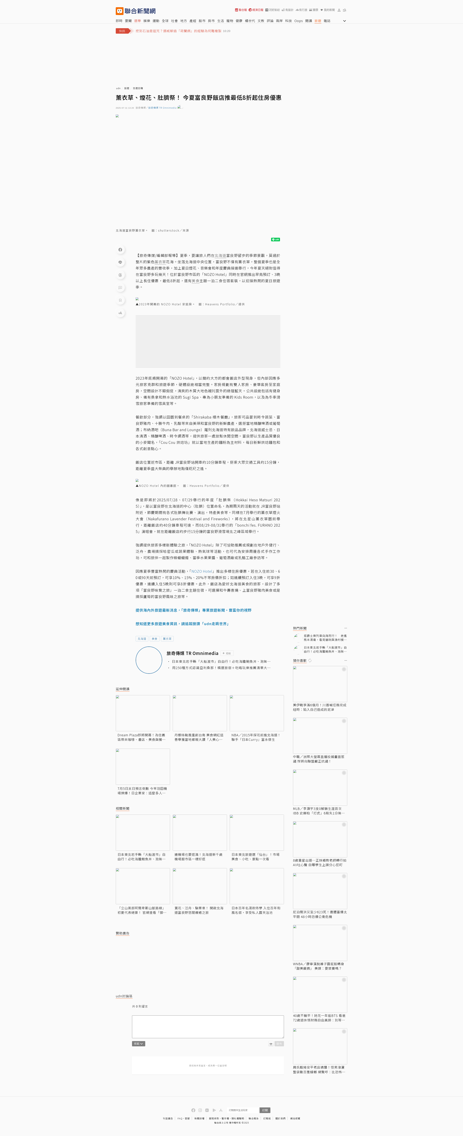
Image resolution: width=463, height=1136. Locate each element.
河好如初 (274, 9)
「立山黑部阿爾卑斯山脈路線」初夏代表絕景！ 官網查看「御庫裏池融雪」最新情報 (142, 910)
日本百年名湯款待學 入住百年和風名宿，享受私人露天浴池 (256, 910)
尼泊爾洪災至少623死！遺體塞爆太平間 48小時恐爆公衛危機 (320, 914)
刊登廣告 (168, 1118)
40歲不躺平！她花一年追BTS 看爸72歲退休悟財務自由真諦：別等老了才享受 (319, 1017)
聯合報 (243, 9)
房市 (211, 20)
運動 (156, 20)
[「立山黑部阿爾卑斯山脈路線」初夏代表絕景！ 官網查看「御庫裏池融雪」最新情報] (143, 886)
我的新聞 (329, 9)
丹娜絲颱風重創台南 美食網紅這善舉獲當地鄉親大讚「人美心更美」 (199, 737)
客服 (187, 1118)
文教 (261, 20)
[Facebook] (120, 249)
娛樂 (146, 20)
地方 (183, 20)
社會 (174, 20)
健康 (239, 20)
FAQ (180, 1118)
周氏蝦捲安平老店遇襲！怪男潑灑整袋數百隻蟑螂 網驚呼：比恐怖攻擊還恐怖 (319, 1069)
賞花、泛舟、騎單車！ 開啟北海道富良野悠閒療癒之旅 (199, 910)
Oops (298, 20)
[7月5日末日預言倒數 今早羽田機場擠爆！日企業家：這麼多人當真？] (143, 767)
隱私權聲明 (238, 1118)
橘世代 (250, 20)
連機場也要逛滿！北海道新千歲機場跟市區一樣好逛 (199, 856)
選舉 (137, 20)
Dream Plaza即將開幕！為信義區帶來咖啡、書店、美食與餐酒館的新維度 (142, 737)
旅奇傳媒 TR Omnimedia (162, 107)
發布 (279, 1043)
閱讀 (308, 20)
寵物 (229, 20)
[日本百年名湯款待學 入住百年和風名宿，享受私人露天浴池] (257, 886)
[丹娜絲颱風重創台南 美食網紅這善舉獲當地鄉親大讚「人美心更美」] (200, 713)
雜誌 (327, 20)
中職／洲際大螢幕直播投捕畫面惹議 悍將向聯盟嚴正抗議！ (319, 758)
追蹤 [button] (228, 653)
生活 (220, 20)
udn (118, 88)
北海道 (142, 638)
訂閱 (265, 1110)
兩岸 (279, 20)
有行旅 (303, 9)
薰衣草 (167, 638)
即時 (119, 20)
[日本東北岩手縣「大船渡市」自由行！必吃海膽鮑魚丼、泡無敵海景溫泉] (143, 833)
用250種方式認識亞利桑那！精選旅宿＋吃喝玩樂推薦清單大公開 (221, 667)
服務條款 (214, 1118)
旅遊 (318, 20)
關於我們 (280, 1118)
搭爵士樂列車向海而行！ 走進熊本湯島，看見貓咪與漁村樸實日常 (325, 638)
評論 (270, 20)
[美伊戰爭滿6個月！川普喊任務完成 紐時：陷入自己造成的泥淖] (320, 684)
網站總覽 (295, 1118)
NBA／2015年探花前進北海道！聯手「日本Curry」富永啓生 (256, 737)
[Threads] (120, 274)
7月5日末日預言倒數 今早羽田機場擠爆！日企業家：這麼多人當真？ (142, 790)
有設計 (289, 9)
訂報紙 (267, 1118)
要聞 (128, 20)
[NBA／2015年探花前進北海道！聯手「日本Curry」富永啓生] (257, 713)
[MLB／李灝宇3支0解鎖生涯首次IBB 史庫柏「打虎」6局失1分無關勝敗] (320, 788)
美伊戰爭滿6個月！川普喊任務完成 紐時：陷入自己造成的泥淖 (320, 707)
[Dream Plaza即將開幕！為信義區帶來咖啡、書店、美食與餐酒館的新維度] (143, 713)
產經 (193, 20)
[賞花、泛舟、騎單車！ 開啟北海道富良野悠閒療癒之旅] (200, 886)
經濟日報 (257, 9)
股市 (202, 20)
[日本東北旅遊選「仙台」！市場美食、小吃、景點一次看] (257, 833)
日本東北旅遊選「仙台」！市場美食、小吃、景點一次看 (256, 856)
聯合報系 (254, 1118)
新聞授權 (199, 1118)
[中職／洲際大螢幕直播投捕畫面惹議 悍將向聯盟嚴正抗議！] (320, 736)
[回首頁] (140, 11)
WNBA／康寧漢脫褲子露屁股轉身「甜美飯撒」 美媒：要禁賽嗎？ (318, 966)
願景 (315, 9)
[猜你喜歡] (345, 660)
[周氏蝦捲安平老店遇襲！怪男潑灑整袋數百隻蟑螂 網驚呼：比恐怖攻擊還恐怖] (320, 1046)
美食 (155, 638)
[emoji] (271, 1043)
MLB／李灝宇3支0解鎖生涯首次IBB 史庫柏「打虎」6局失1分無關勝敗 (319, 810)
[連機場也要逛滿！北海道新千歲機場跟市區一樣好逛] (200, 833)
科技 (288, 20)
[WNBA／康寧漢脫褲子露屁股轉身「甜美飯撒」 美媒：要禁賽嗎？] (320, 943)
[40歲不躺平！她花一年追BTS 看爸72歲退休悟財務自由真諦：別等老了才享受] (320, 995)
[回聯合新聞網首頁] (120, 11)
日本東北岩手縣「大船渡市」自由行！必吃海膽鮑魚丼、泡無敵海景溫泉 (221, 661)
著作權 (225, 1118)
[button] (339, 10)
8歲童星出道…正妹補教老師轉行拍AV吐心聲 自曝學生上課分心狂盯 (320, 862)
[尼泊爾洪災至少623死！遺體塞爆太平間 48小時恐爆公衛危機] (320, 891)
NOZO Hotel (202, 571)
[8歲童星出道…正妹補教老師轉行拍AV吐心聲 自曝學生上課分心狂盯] (320, 839)
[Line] (120, 262)
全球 (165, 20)
